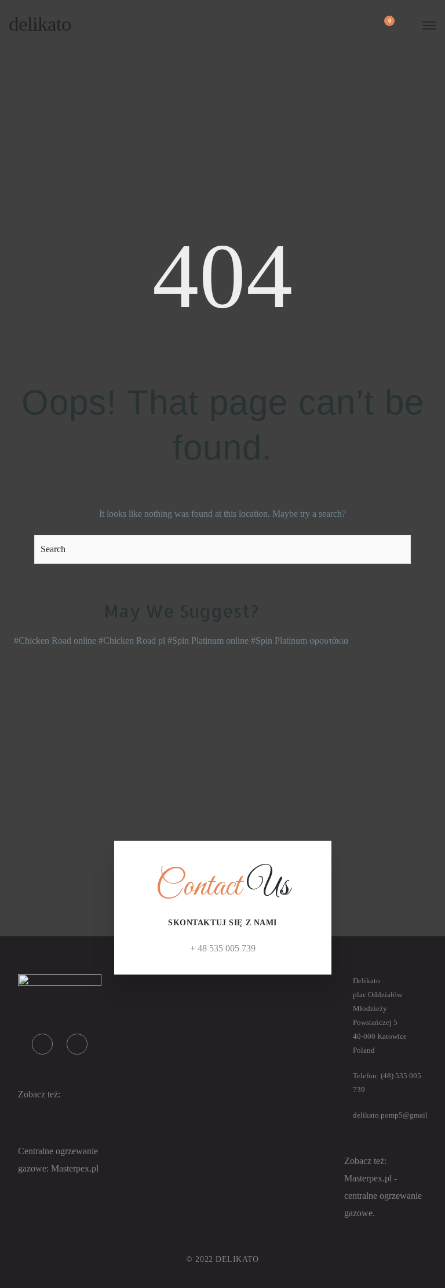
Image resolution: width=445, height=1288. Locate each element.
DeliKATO (40, 24)
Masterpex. (71, 1168)
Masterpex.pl (369, 1178)
